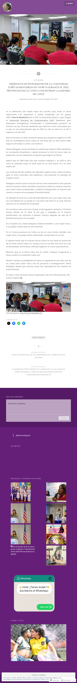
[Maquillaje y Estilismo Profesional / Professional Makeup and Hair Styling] (56, 534)
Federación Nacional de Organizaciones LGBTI (31, 120)
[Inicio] (21, 492)
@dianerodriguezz (23, 435)
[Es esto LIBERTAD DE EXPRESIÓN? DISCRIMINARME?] (56, 556)
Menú (70, 3)
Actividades (38, 80)
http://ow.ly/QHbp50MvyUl (31, 313)
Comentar (64, 418)
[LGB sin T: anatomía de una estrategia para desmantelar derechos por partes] (21, 534)
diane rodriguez (38, 337)
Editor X (34, 99)
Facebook (15, 446)
